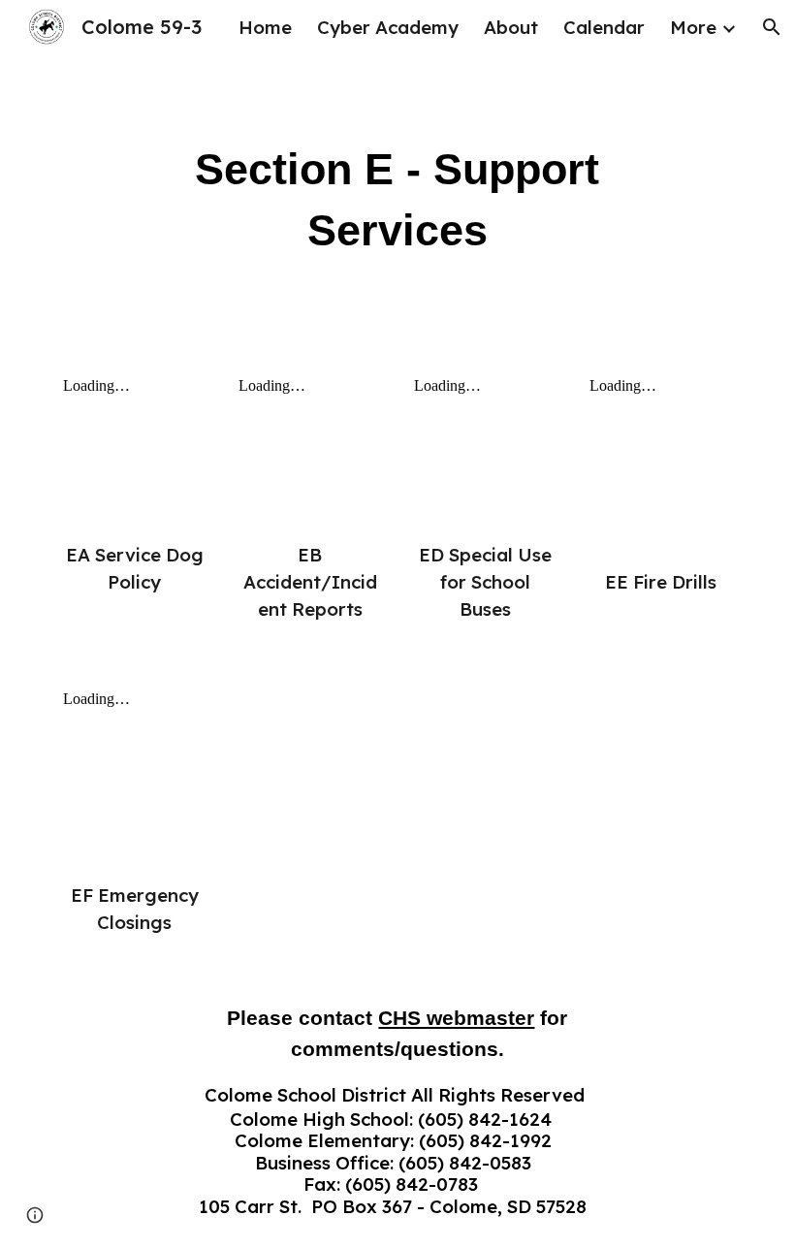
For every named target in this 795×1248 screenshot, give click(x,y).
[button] (771, 27)
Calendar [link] (604, 27)
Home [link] (265, 27)
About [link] (511, 27)
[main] (398, 200)
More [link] (693, 27)
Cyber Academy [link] (388, 27)
